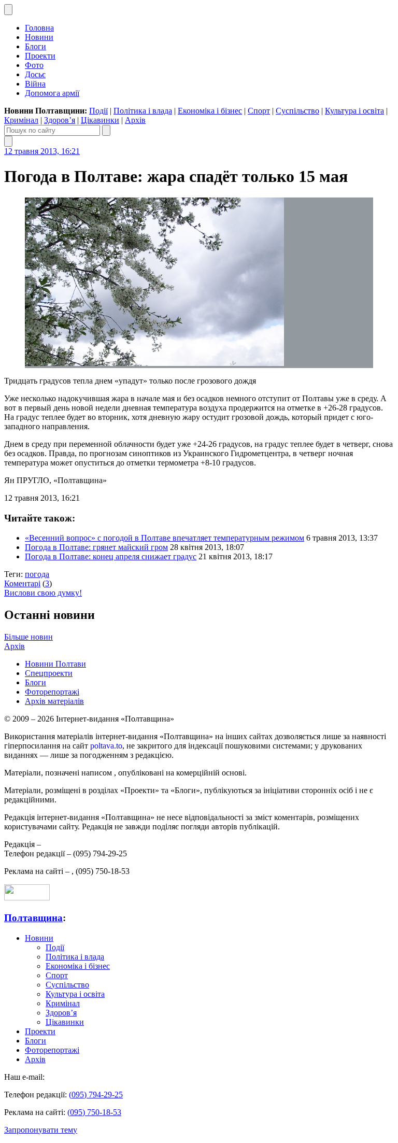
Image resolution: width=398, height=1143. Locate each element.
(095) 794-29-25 (96, 1094)
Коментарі (22, 583)
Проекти (40, 55)
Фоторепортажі (52, 691)
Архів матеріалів (54, 701)
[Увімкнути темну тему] (8, 9)
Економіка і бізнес (210, 110)
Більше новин (28, 636)
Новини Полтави (55, 663)
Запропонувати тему (40, 1129)
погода (37, 574)
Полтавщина (33, 917)
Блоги (35, 46)
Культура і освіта (354, 110)
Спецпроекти (49, 673)
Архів (135, 120)
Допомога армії (52, 93)
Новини (39, 37)
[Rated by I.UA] (27, 897)
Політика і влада (142, 110)
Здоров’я (59, 120)
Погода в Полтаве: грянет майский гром (96, 547)
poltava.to (106, 745)
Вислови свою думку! (43, 592)
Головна (39, 27)
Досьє (35, 74)
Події (98, 110)
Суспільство (297, 110)
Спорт (259, 110)
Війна (35, 83)
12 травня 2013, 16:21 (42, 151)
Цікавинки (100, 120)
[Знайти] (106, 130)
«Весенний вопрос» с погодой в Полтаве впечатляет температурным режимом (164, 537)
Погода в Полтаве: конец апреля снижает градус (110, 556)
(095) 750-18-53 (94, 1112)
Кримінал (21, 120)
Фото (34, 65)
